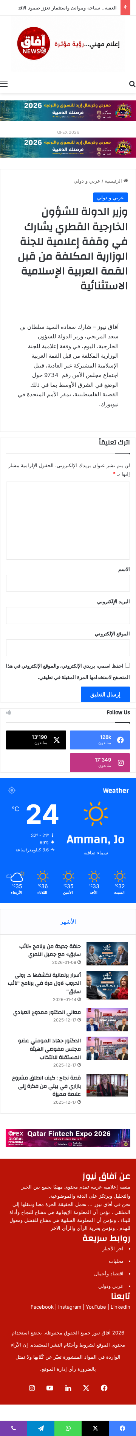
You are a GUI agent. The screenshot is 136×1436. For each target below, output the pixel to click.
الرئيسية (114, 181)
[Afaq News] (68, 44)
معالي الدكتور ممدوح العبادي (47, 1012)
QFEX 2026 (68, 132)
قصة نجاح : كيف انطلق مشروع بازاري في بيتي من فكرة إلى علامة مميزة (46, 1086)
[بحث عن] (132, 83)
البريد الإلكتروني (113, 601)
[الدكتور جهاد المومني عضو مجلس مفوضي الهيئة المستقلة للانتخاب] (107, 1048)
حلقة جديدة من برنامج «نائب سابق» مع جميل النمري (50, 951)
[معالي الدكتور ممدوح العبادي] (107, 1020)
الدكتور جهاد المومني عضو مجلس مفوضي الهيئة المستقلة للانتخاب (49, 1049)
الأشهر (68, 921)
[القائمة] (4, 83)
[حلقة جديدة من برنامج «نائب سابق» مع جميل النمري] (107, 954)
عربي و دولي (87, 181)
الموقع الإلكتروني (112, 633)
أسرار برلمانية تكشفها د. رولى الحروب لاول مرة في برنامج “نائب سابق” (44, 983)
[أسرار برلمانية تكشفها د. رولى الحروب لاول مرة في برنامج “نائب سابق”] (107, 985)
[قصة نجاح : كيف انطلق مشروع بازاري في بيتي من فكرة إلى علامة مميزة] (107, 1085)
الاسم (124, 569)
